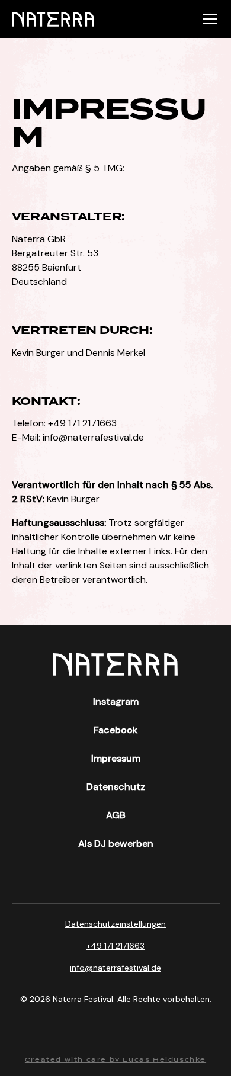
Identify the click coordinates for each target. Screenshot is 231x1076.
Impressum (115, 758)
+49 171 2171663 (115, 945)
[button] (208, 19)
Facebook (115, 730)
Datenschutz (115, 786)
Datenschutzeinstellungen (115, 923)
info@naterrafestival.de (93, 437)
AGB (116, 815)
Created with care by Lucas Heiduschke (115, 1059)
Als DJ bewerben (115, 843)
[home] (53, 19)
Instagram (116, 701)
